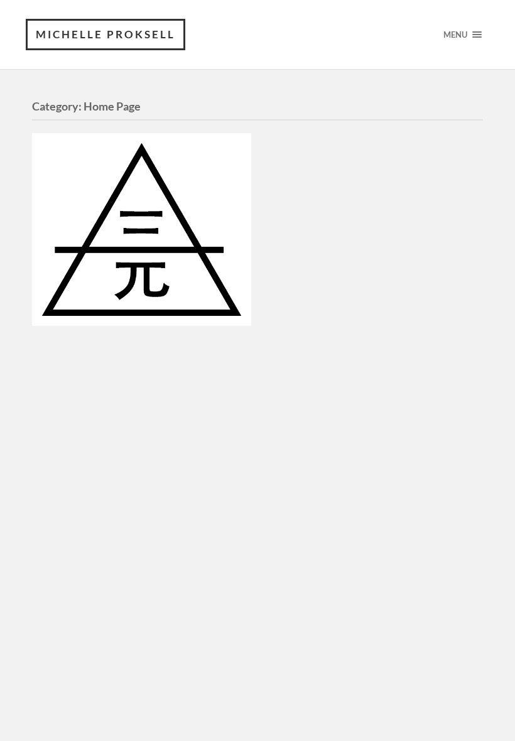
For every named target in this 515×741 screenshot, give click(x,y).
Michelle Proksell (105, 34)
